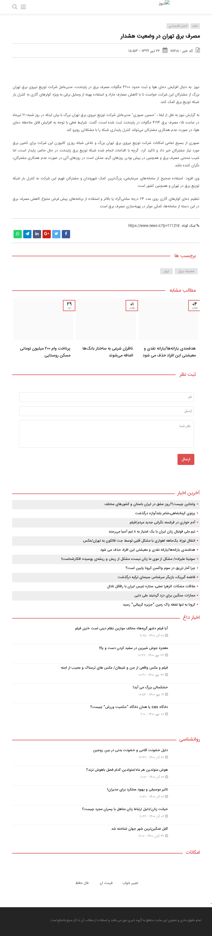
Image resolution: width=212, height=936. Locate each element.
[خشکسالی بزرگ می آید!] (106, 693)
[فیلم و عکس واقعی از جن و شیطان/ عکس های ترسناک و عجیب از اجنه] (106, 673)
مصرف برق (186, 271)
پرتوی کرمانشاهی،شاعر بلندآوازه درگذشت (165, 513)
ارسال (186, 459)
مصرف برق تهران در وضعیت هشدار (160, 36)
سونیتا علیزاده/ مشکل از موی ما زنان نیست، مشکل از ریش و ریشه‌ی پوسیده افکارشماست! (128, 559)
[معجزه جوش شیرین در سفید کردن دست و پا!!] (106, 654)
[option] (168, 330)
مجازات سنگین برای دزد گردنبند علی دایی (164, 596)
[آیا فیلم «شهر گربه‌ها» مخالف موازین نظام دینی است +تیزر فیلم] (106, 634)
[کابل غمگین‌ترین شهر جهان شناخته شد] (106, 834)
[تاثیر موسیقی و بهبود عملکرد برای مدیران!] (106, 795)
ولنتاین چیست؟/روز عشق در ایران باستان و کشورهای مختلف (149, 504)
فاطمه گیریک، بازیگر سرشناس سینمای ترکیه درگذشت (156, 577)
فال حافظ (81, 883)
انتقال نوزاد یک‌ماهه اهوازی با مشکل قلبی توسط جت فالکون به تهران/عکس (139, 541)
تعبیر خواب (130, 883)
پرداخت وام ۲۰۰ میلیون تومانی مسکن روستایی (45, 352)
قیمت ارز (106, 883)
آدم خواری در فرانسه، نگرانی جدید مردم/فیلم (162, 522)
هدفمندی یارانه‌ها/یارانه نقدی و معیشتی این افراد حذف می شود (169, 352)
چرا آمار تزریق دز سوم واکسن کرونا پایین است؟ (160, 568)
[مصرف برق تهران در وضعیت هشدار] (170, 74)
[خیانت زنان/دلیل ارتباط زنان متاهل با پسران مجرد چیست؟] (106, 815)
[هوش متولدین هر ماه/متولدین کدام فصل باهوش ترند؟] (106, 775)
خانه (195, 26)
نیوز (166, 271)
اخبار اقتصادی (177, 26)
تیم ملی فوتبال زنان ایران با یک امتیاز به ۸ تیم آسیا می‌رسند (151, 532)
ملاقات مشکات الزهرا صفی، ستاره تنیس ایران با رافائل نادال (151, 586)
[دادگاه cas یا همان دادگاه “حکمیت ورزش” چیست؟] (106, 712)
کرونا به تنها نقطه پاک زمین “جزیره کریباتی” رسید (159, 605)
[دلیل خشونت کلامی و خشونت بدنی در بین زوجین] (106, 756)
